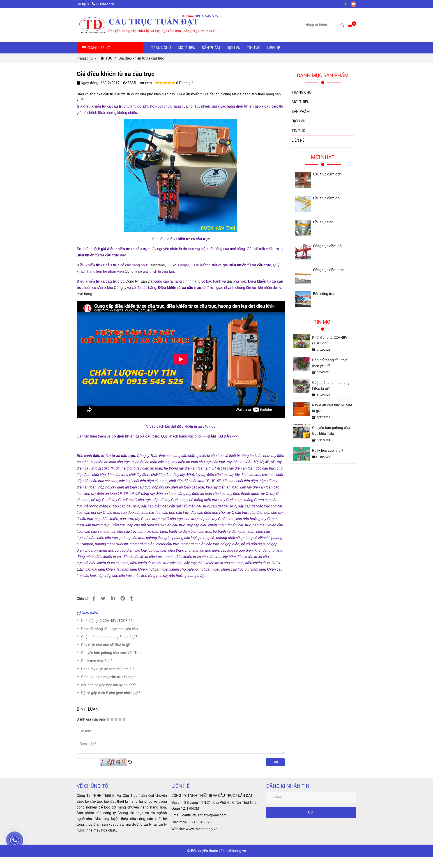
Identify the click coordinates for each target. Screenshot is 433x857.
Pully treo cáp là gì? (96, 661)
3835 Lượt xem (139, 83)
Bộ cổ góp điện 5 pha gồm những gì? (110, 693)
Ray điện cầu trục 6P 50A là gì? (106, 645)
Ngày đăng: (89, 83)
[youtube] (355, 4)
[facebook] (347, 4)
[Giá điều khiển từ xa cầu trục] (158, 25)
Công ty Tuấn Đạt (139, 281)
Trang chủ (85, 58)
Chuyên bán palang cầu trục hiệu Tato (111, 653)
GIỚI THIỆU (186, 48)
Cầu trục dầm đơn (327, 174)
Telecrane (157, 265)
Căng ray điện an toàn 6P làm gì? (107, 669)
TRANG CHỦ (161, 48)
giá (229, 281)
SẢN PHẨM (211, 48)
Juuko (171, 265)
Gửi (275, 762)
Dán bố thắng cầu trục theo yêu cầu (109, 629)
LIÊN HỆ (273, 48)
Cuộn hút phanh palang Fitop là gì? (109, 637)
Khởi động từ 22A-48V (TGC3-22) (107, 621)
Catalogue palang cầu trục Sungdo (108, 677)
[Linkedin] (113, 598)
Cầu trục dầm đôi (327, 198)
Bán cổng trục (324, 294)
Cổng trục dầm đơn (328, 270)
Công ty (131, 271)
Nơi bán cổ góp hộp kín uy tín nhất (108, 685)
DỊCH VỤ (233, 48)
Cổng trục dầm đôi (328, 246)
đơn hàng (84, 294)
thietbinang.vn (234, 851)
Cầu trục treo (323, 222)
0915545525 (105, 4)
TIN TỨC (253, 48)
